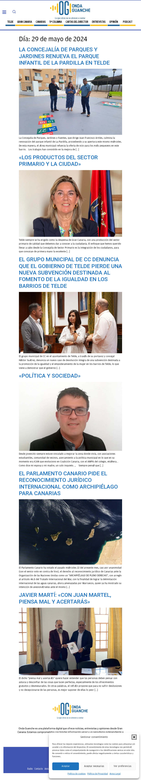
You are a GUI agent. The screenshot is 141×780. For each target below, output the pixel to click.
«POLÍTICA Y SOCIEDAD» (50, 375)
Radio (30, 768)
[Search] (14, 12)
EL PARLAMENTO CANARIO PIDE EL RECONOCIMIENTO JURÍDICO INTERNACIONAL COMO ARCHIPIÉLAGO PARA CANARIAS (68, 483)
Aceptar (66, 766)
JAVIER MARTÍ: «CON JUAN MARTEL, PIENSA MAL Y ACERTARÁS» (65, 598)
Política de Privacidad (97, 774)
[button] (134, 737)
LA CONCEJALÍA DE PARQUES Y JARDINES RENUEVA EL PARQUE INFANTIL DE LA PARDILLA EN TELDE (64, 56)
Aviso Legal (115, 774)
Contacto (38, 768)
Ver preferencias (122, 766)
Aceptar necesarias (94, 766)
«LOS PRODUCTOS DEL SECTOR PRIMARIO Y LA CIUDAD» (58, 160)
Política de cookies (77, 774)
